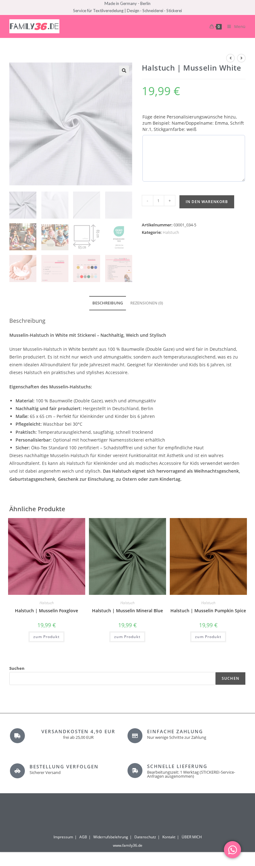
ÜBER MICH (192, 837)
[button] (124, 71)
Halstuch (171, 232)
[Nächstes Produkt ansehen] (241, 58)
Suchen (17, 668)
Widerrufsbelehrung (110, 837)
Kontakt (168, 837)
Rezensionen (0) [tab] (146, 303)
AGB (83, 837)
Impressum (63, 837)
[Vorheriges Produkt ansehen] (230, 58)
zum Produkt (46, 636)
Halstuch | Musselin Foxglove (46, 611)
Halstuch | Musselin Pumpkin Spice (208, 611)
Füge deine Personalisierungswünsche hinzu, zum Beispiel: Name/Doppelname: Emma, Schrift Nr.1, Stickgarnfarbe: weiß (193, 123)
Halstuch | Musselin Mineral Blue (127, 611)
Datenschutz (145, 837)
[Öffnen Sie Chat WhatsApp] (232, 849)
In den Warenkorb (207, 201)
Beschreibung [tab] (107, 303)
